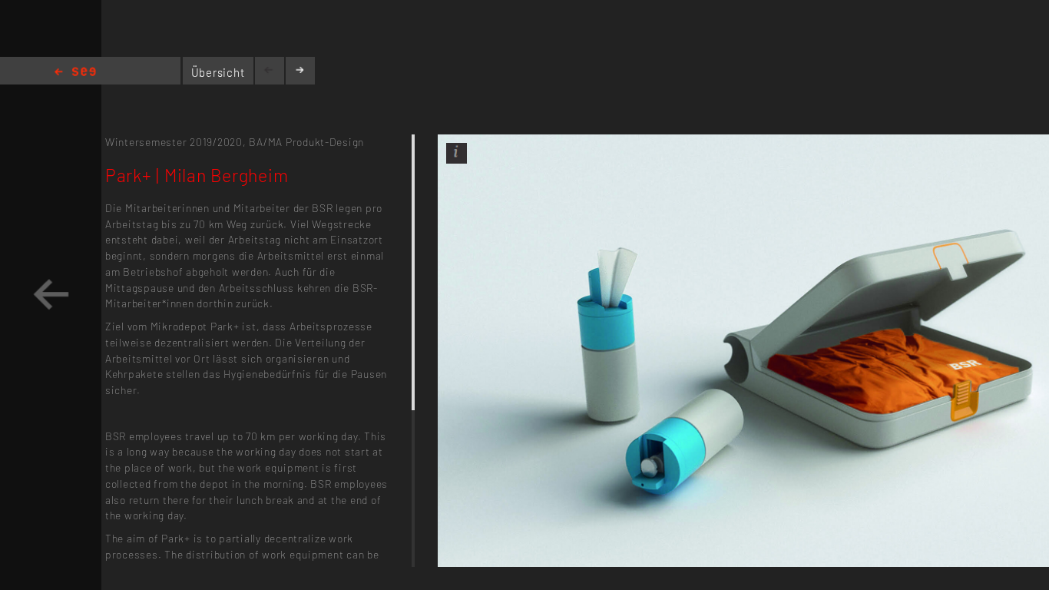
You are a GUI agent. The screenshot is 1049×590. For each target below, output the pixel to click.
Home (75, 73)
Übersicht (218, 72)
